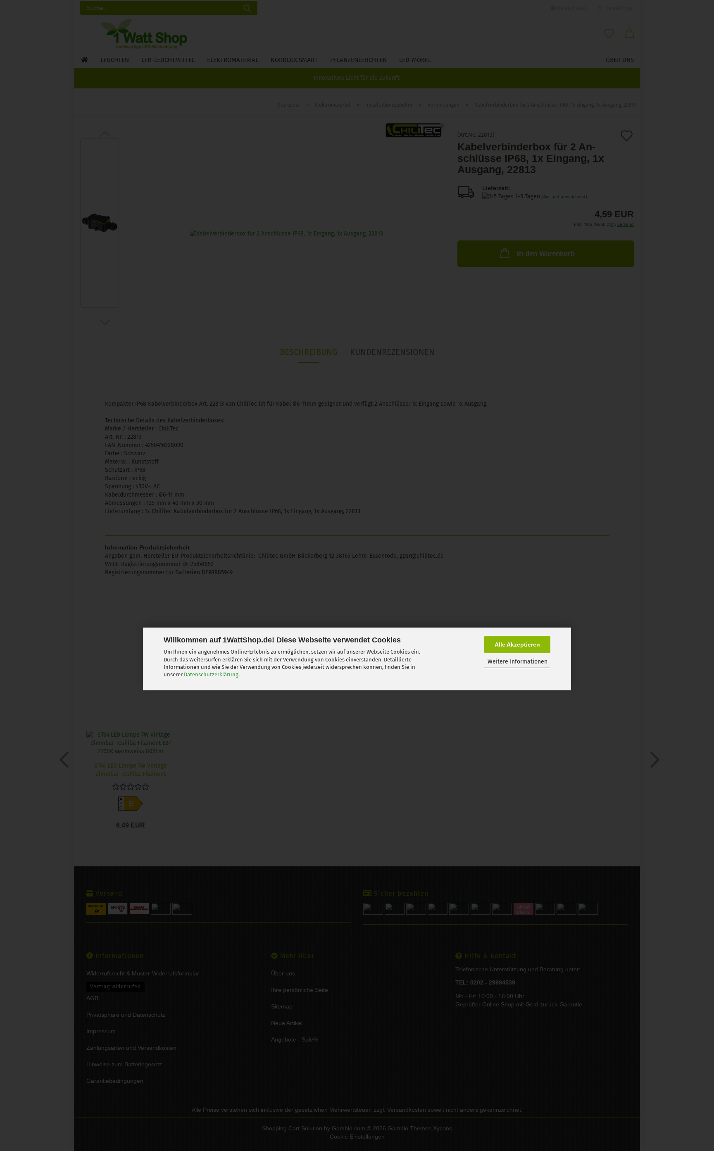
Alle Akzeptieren (517, 644)
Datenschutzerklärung (211, 674)
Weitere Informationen (517, 662)
